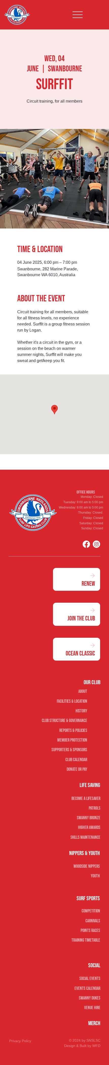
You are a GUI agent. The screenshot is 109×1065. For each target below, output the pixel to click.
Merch (94, 1023)
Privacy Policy (20, 1041)
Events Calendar (87, 988)
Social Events (89, 978)
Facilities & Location (72, 701)
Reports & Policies (73, 730)
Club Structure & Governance (64, 720)
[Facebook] (86, 544)
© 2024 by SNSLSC (84, 1040)
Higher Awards (89, 827)
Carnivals (92, 921)
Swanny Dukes (89, 998)
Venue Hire (92, 1007)
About (82, 691)
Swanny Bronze (88, 818)
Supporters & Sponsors (69, 749)
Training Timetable (85, 940)
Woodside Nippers (87, 866)
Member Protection (72, 740)
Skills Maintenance (85, 837)
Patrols (94, 808)
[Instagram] (96, 544)
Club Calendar (76, 759)
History (81, 711)
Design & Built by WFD (82, 1046)
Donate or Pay (77, 769)
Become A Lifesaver (85, 798)
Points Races (90, 930)
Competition (91, 911)
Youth (95, 876)
